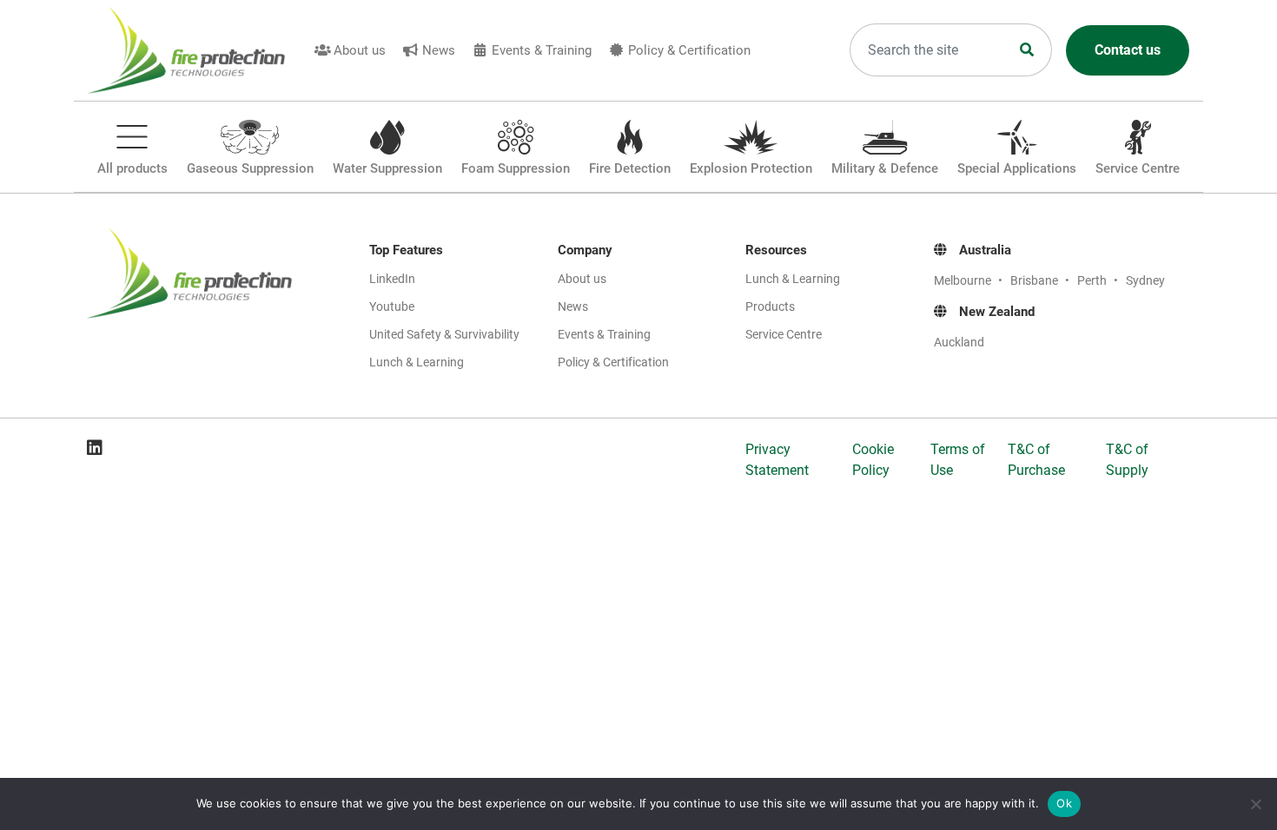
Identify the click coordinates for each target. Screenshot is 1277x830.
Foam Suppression (515, 168)
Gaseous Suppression (250, 168)
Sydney (1145, 280)
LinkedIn (392, 279)
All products (132, 168)
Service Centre (1137, 168)
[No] (1255, 804)
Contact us (1128, 50)
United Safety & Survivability (444, 334)
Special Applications (1016, 168)
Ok (1064, 803)
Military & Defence (884, 168)
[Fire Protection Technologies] (197, 50)
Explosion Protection (751, 168)
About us (360, 50)
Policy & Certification (689, 50)
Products (770, 306)
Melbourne (964, 280)
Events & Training (542, 50)
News (438, 50)
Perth (1093, 280)
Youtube (391, 306)
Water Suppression (387, 168)
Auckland (959, 342)
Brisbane (1035, 280)
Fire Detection (630, 168)
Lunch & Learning (416, 362)
